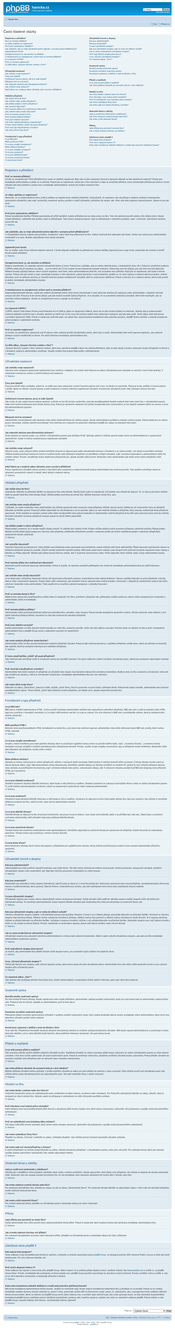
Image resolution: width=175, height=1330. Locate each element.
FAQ (155, 24)
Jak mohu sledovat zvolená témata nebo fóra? (108, 116)
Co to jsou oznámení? (14, 152)
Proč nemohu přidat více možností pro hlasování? (25, 109)
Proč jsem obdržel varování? (17, 120)
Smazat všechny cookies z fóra (124, 1318)
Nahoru (11, 188)
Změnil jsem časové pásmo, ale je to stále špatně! (25, 79)
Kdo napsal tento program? (100, 140)
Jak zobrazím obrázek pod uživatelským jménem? (26, 84)
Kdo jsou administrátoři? (99, 41)
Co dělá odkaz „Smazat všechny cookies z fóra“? (25, 65)
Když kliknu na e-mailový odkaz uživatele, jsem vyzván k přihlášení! (33, 89)
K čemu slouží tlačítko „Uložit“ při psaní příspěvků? (26, 125)
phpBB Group (99, 1255)
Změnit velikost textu (167, 18)
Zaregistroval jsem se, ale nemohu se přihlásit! (24, 54)
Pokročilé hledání (163, 12)
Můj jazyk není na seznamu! (16, 81)
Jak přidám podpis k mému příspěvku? (21, 104)
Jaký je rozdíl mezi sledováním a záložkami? (107, 114)
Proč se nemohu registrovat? (17, 62)
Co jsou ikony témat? (14, 160)
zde (44, 1258)
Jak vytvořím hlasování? (15, 106)
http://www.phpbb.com (133, 1270)
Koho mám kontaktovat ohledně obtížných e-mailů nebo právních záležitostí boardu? (124, 145)
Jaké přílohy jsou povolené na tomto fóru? (106, 128)
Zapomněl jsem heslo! (14, 51)
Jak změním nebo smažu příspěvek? (20, 101)
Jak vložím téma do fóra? (15, 98)
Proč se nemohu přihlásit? (16, 41)
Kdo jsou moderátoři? (98, 44)
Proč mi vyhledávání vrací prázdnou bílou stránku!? (110, 100)
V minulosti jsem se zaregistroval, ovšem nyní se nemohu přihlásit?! (33, 57)
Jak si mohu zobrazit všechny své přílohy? (107, 131)
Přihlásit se (165, 24)
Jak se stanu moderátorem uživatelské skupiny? (109, 51)
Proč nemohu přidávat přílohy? (18, 117)
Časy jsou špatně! (12, 76)
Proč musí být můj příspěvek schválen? (21, 127)
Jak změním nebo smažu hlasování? (20, 112)
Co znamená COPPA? (14, 59)
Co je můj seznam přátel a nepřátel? (104, 83)
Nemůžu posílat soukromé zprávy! (103, 68)
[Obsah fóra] (18, 8)
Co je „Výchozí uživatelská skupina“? (104, 57)
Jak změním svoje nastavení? (17, 74)
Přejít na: (128, 1311)
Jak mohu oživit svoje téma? (17, 130)
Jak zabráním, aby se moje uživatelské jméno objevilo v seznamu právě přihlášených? (41, 49)
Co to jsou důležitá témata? (16, 155)
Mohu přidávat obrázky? (15, 147)
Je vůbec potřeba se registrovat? (19, 44)
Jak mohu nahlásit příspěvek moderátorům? (23, 122)
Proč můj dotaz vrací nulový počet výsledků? (108, 97)
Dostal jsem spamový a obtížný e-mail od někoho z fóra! (112, 74)
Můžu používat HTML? (14, 142)
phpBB (76, 1322)
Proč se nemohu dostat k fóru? (18, 114)
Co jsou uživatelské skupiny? (101, 46)
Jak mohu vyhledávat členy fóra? (103, 102)
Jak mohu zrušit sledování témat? (103, 119)
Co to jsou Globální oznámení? (18, 150)
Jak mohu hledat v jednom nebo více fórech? (107, 94)
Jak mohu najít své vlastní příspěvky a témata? (109, 105)
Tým (107, 1318)
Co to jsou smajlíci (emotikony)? (18, 144)
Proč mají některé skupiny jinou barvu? (105, 54)
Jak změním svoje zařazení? (17, 87)
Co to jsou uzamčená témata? (17, 157)
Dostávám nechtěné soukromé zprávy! (105, 71)
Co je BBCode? (11, 139)
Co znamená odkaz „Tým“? (100, 59)
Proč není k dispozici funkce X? (102, 142)
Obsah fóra (13, 19)
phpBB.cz (94, 1324)
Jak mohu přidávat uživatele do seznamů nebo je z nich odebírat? (116, 85)
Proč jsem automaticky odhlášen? (19, 46)
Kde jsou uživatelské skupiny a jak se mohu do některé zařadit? (115, 49)
